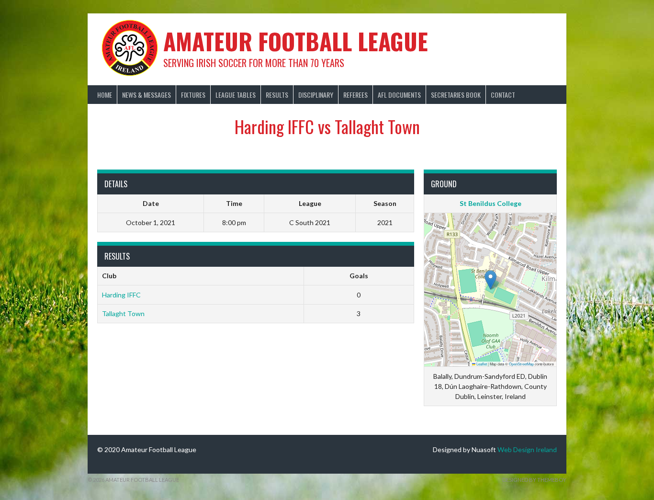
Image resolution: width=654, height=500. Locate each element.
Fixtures (193, 95)
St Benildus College (490, 203)
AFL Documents (399, 95)
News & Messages (146, 95)
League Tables (235, 95)
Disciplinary (315, 95)
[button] (490, 280)
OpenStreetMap (521, 363)
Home (104, 95)
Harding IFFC (121, 295)
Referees (355, 95)
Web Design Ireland (527, 449)
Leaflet (481, 363)
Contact (503, 95)
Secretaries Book (456, 95)
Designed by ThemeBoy (534, 480)
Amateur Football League (295, 41)
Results (277, 95)
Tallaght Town (123, 313)
